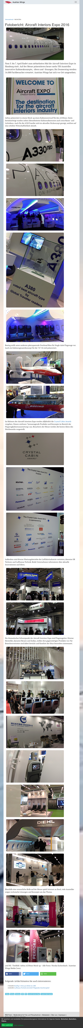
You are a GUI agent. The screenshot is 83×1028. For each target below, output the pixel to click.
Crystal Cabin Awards (62, 421)
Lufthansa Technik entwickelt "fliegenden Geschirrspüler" (32, 988)
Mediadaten (46, 1015)
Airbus (7, 994)
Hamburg (17, 994)
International (9, 19)
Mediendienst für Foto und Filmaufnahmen (27, 1015)
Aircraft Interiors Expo (33, 994)
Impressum (62, 1015)
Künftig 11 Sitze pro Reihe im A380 (25, 986)
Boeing (12, 994)
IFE (26, 994)
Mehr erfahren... (19, 1025)
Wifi (22, 994)
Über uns (54, 1015)
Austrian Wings (18, 2)
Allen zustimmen (7, 1025)
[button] (13, 974)
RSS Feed (8, 1015)
